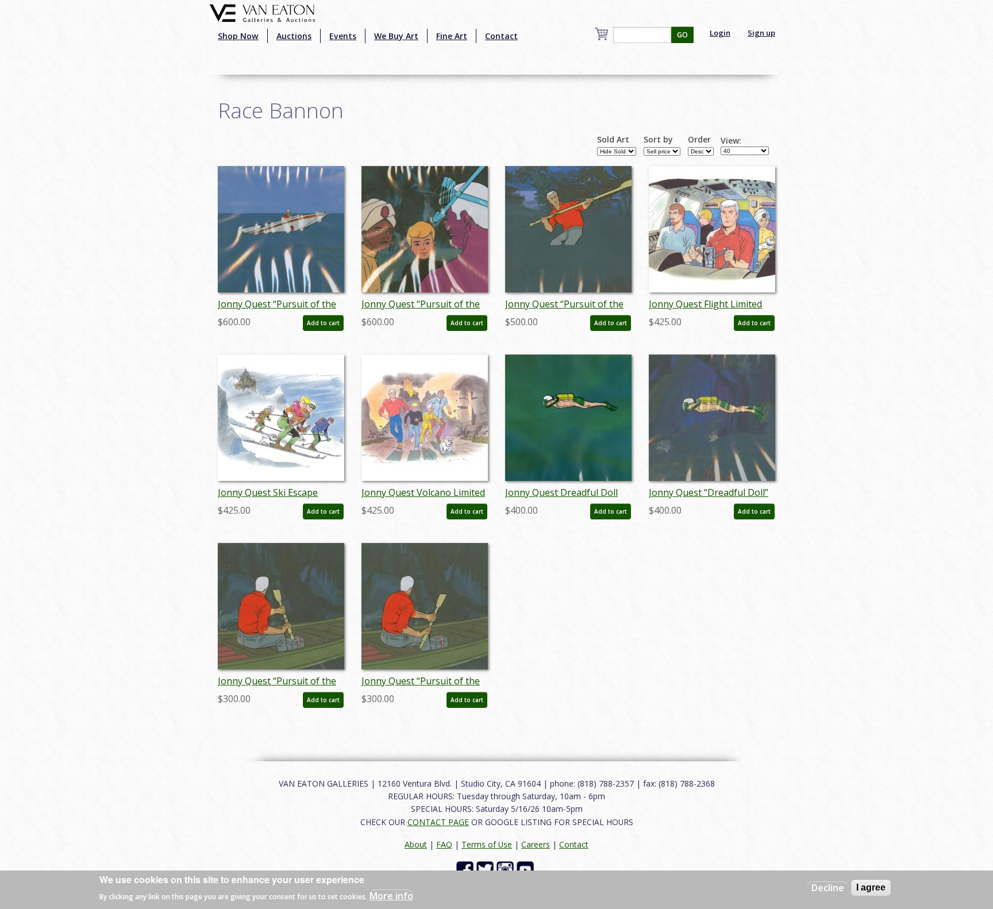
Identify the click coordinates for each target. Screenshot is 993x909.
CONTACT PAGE (438, 821)
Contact (501, 35)
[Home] (262, 12)
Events (342, 35)
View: (731, 141)
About (416, 844)
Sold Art (613, 140)
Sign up (761, 33)
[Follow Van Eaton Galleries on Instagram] (506, 869)
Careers (535, 844)
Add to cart (323, 323)
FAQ (444, 844)
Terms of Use (486, 844)
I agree (871, 887)
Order (699, 140)
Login (720, 33)
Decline (827, 887)
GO (682, 35)
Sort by (658, 140)
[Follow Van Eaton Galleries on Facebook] (466, 869)
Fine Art (451, 35)
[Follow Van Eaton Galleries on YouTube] (527, 869)
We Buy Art (396, 35)
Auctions (293, 35)
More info (391, 895)
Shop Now (238, 35)
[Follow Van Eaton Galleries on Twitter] (486, 869)
